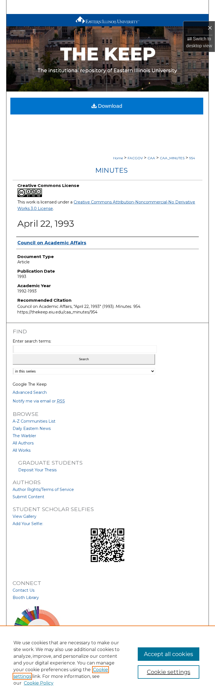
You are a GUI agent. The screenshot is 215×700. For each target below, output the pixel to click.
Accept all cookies (168, 654)
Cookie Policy (38, 683)
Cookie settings (168, 672)
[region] (107, 663)
